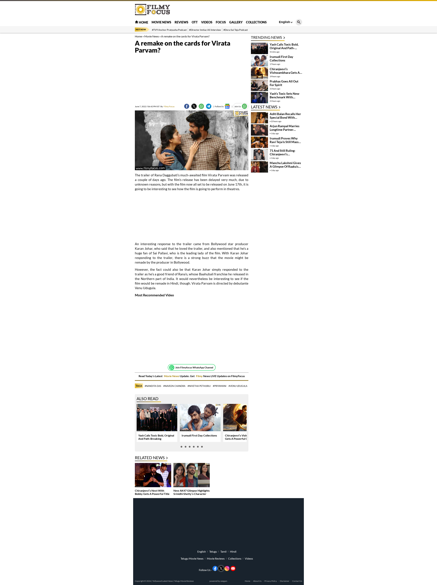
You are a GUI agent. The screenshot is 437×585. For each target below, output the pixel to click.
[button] (181, 447)
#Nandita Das (153, 386)
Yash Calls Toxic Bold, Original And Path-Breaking (156, 437)
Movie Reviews (216, 558)
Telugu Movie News (192, 558)
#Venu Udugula (238, 386)
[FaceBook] (186, 106)
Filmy (199, 376)
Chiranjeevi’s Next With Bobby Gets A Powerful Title (152, 492)
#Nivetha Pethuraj (199, 386)
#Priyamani (219, 386)
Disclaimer (284, 581)
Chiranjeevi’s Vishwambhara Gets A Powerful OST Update (243, 437)
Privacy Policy (270, 581)
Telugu (213, 551)
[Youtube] (233, 568)
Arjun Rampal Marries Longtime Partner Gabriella (284, 129)
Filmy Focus (167, 106)
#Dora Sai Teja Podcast (235, 29)
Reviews (181, 22)
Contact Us (297, 581)
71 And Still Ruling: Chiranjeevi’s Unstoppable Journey (284, 154)
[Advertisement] (116, 85)
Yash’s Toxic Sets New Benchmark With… (284, 95)
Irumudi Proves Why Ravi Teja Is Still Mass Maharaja (284, 141)
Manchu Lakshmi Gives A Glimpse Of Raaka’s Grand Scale (285, 166)
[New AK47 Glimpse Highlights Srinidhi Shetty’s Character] (191, 475)
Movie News (161, 22)
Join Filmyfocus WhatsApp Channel (194, 367)
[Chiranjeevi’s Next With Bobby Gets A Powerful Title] (153, 475)
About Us (257, 581)
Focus (221, 22)
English (284, 22)
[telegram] (208, 106)
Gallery (236, 22)
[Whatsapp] (171, 367)
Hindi (233, 551)
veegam (223, 581)
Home (143, 22)
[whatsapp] (201, 106)
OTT (195, 22)
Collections (256, 22)
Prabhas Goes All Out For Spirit (284, 83)
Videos (206, 22)
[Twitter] (194, 106)
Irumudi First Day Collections (199, 435)
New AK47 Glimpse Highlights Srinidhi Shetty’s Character (191, 492)
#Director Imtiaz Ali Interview (205, 29)
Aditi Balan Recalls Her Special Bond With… (285, 115)
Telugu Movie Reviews (184, 581)
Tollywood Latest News (162, 581)
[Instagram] (227, 568)
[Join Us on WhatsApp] (244, 106)
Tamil (223, 551)
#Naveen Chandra (174, 386)
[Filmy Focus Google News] (227, 106)
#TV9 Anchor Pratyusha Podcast (169, 29)
